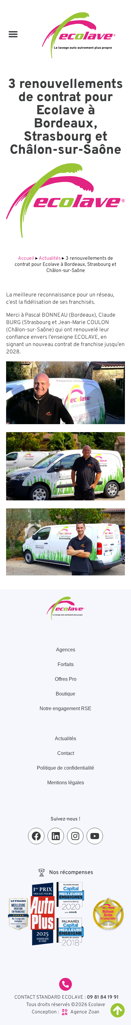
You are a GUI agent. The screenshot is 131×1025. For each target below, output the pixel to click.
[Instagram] (75, 836)
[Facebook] (36, 836)
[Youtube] (95, 836)
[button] (13, 34)
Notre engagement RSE (65, 708)
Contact (65, 753)
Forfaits (66, 664)
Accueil (26, 258)
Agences (65, 649)
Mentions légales (65, 782)
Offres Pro (65, 679)
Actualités (50, 258)
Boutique (65, 693)
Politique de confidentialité (65, 768)
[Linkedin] (56, 836)
